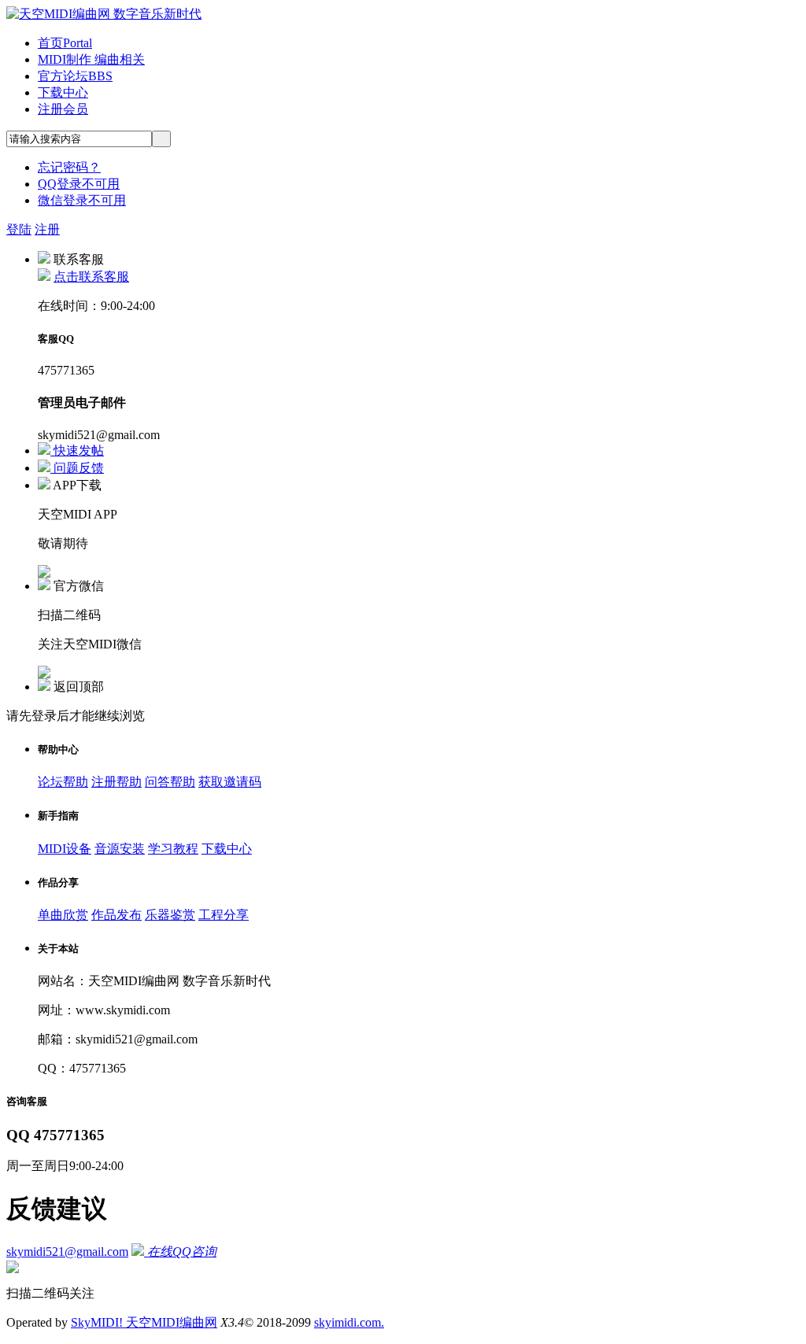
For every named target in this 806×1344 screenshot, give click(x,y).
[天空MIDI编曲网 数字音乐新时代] (104, 13)
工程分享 (223, 914)
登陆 (18, 229)
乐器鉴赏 (170, 914)
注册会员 (63, 109)
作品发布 (116, 914)
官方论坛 (75, 76)
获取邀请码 (229, 781)
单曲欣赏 (63, 914)
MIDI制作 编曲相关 (91, 59)
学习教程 (173, 848)
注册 (47, 229)
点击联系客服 (91, 276)
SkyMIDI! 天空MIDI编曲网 (144, 1322)
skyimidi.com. (349, 1322)
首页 (65, 43)
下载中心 (63, 92)
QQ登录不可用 (79, 183)
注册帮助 (116, 781)
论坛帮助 (63, 781)
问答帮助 (170, 781)
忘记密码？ (69, 167)
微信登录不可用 (82, 200)
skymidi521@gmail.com (67, 1251)
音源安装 (119, 848)
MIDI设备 (64, 848)
